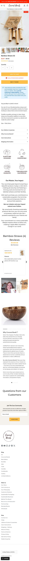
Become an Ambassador (8, 501)
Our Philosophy (5, 489)
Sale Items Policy (6, 536)
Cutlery (3, 473)
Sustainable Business (7, 497)
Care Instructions (6, 138)
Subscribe (14, 419)
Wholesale (4, 508)
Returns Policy (5, 529)
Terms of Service (5, 532)
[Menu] (1, 5)
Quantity (3, 64)
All (2, 454)
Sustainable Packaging (7, 494)
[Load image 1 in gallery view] (14, 28)
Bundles (3, 461)
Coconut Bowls (5, 457)
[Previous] (2, 262)
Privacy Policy (5, 534)
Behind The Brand (6, 499)
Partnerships (4, 504)
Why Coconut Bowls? (7, 134)
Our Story (4, 485)
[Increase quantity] (11, 67)
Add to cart (14, 74)
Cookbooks (4, 471)
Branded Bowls (5, 506)
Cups (2, 466)
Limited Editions (5, 476)
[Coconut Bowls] (14, 5)
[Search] (5, 5)
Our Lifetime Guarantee (7, 130)
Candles (3, 469)
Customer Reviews (6, 492)
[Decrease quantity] (3, 67)
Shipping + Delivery (6, 527)
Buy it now (14, 82)
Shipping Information (7, 141)
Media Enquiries (5, 539)
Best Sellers (4, 459)
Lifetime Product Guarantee (9, 522)
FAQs (2, 520)
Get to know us (5, 487)
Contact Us (4, 517)
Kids (2, 464)
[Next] (26, 262)
